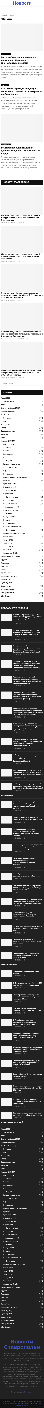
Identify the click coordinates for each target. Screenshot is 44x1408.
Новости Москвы (10, 503)
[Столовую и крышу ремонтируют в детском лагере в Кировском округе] (6, 1115)
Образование (8, 507)
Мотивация (10, 513)
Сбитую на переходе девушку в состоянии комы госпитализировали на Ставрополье (21, 91)
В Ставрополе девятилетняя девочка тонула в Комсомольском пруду (20, 150)
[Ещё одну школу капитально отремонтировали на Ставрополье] (6, 1010)
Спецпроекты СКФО (9, 576)
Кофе (3, 438)
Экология (7, 550)
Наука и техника (12, 497)
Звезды (4, 428)
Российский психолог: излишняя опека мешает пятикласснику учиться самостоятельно (26, 1036)
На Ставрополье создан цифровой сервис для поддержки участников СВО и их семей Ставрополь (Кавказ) (28, 772)
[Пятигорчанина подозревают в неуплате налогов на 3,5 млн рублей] (6, 820)
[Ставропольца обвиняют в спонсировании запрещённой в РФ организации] (6, 942)
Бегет (18, 1403)
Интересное (8, 474)
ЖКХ (3, 424)
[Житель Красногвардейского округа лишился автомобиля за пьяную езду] (6, 928)
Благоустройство (8, 408)
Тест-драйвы (8, 401)
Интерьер (7, 418)
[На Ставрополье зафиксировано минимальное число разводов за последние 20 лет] (6, 997)
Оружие (4, 560)
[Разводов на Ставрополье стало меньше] (6, 973)
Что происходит (7, 593)
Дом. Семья (5, 414)
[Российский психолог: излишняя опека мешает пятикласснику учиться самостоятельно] (6, 1036)
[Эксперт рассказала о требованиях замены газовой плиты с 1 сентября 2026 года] (6, 1088)
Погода (6, 517)
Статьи (4, 579)
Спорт (5, 540)
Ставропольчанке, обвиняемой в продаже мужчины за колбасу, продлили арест (26, 955)
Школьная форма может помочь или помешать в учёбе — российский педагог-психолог (27, 1049)
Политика (7, 523)
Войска (8, 447)
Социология (8, 536)
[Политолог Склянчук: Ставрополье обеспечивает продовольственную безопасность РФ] (6, 888)
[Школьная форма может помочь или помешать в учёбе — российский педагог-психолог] (6, 1049)
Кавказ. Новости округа (12, 477)
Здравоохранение (8, 431)
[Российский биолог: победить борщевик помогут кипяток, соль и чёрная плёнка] (6, 1101)
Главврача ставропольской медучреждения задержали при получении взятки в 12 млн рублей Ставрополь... (21, 372)
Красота (6, 480)
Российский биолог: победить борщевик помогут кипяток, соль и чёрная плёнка (27, 1101)
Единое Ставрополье (11, 464)
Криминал (7, 484)
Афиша (3, 405)
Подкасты (5, 563)
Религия (4, 569)
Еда (4, 457)
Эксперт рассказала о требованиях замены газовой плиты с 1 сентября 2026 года (27, 1088)
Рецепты (9, 461)
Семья (5, 421)
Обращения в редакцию (10, 556)
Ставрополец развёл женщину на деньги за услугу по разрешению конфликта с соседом (26, 1063)
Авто (3, 398)
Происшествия (6, 54)
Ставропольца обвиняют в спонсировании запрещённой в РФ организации (27, 942)
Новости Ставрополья (22, 6)
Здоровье (7, 467)
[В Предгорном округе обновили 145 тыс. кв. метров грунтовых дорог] (6, 985)
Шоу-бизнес (5, 596)
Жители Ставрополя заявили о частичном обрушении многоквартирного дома (18, 60)
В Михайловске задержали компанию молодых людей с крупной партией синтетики (24, 915)
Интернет (5, 434)
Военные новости (8, 411)
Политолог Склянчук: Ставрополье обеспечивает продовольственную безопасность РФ (27, 888)
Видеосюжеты (9, 454)
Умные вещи (6, 586)
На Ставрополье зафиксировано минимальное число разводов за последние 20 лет (26, 997)
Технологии (8, 543)
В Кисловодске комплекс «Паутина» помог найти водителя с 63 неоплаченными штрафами (27, 847)
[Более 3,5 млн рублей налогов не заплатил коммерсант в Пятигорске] (6, 876)
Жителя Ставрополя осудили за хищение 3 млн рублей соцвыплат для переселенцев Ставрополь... (20, 217)
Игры (5, 471)
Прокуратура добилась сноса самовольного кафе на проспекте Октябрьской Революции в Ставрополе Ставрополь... (22, 295)
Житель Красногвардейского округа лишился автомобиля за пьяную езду (27, 928)
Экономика (5, 85)
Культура (6, 487)
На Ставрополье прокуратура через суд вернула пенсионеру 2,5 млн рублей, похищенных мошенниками (27, 901)
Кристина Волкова (9, 223)
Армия (5, 444)
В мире (6, 451)
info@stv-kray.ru (27, 1392)
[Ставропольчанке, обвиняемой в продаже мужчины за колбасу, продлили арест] (6, 955)
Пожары (6, 520)
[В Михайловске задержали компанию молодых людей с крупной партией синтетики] (6, 915)
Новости (4, 441)
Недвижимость (9, 500)
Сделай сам (5, 573)
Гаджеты (9, 546)
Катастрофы (10, 530)
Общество (7, 510)
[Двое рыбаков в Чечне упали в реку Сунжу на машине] (6, 1076)
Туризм (4, 583)
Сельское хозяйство (11, 533)
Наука (5, 494)
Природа (4, 566)
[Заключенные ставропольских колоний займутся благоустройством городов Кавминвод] (6, 860)
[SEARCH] (40, 383)
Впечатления (11, 490)
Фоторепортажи (7, 589)
